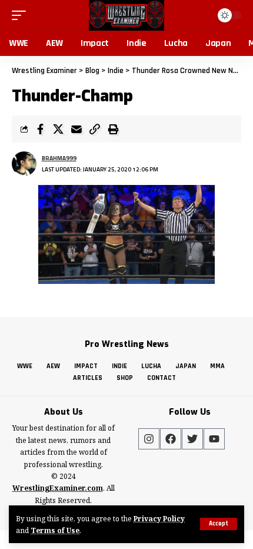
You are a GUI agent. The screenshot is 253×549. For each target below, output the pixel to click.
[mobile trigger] (22, 15)
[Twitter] (192, 438)
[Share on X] (58, 129)
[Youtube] (214, 438)
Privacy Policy (159, 518)
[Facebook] (170, 438)
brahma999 (59, 158)
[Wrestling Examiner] (126, 15)
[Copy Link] (94, 129)
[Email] (76, 129)
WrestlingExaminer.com (57, 488)
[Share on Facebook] (40, 129)
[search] (201, 15)
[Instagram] (148, 438)
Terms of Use (55, 530)
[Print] (113, 129)
